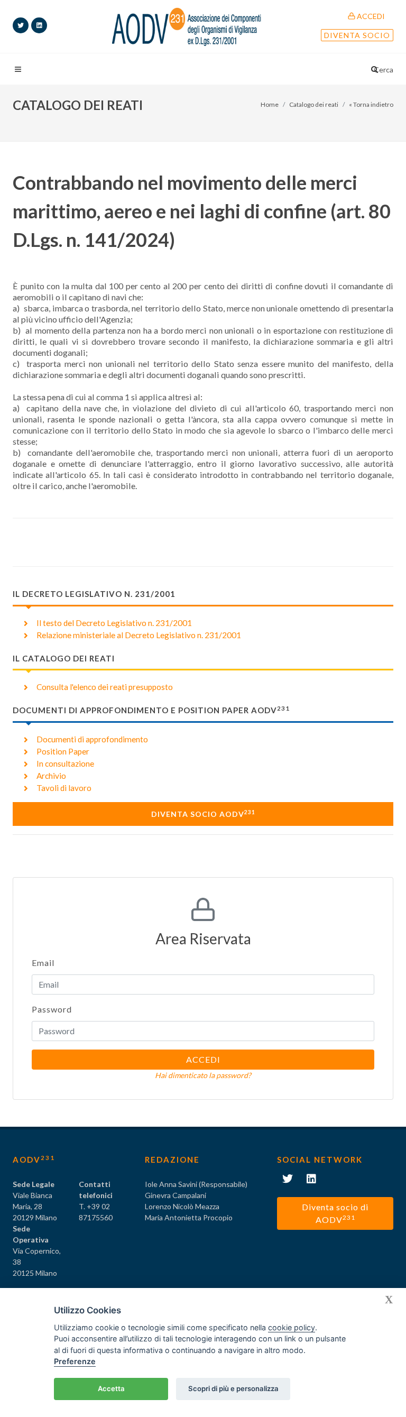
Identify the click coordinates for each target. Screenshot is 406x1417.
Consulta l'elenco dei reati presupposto (104, 687)
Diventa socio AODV (203, 813)
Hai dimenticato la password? (203, 1075)
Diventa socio (357, 35)
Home (270, 104)
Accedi (370, 16)
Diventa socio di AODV (335, 1213)
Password (52, 1009)
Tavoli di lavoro (63, 788)
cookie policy (291, 1327)
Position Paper (62, 751)
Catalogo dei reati (313, 104)
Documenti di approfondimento (92, 739)
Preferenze (75, 1361)
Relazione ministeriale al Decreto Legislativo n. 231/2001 (138, 635)
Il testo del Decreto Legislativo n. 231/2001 (114, 623)
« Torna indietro (371, 104)
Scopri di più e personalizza (233, 1388)
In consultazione (65, 763)
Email (43, 963)
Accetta (111, 1388)
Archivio (51, 775)
